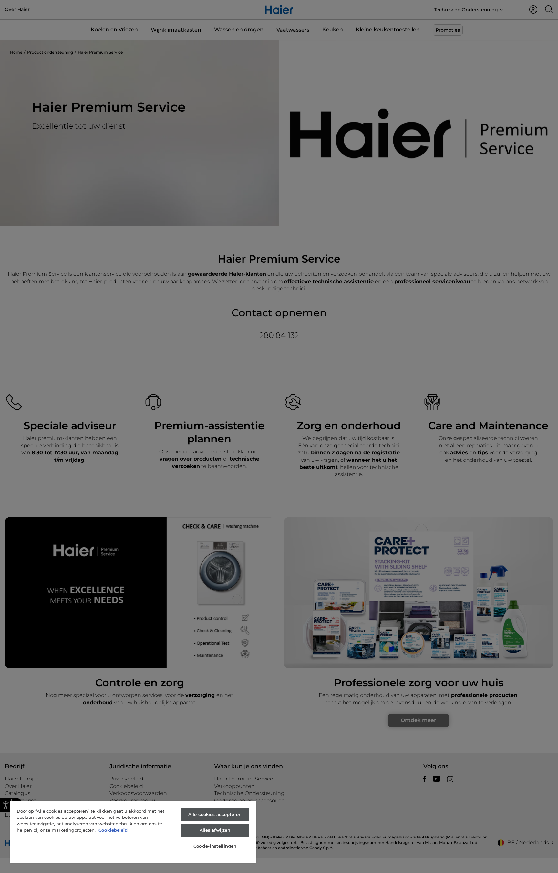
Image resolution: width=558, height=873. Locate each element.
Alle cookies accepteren (215, 814)
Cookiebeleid (113, 830)
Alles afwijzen (215, 830)
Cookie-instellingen (214, 845)
